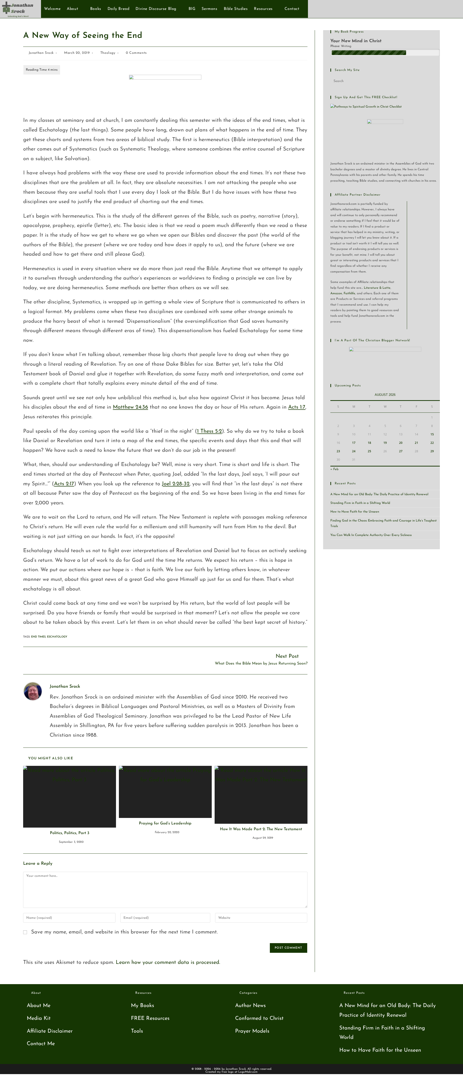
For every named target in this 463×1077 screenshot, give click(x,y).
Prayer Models (252, 1031)
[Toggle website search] (305, 9)
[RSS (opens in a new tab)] (453, 9)
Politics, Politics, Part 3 (69, 833)
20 (400, 443)
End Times (38, 637)
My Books (142, 1005)
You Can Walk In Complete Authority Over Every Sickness (371, 535)
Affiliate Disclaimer (50, 1031)
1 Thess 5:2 (209, 431)
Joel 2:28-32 (176, 484)
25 (369, 451)
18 (369, 443)
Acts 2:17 (64, 484)
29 (432, 451)
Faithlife (349, 293)
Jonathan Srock (41, 53)
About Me (38, 1005)
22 (432, 443)
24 (353, 451)
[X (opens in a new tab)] (429, 9)
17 (353, 443)
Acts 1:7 (296, 407)
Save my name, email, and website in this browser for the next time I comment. (124, 932)
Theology (108, 53)
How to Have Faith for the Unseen (354, 511)
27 (400, 451)
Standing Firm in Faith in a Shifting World (360, 503)
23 (338, 451)
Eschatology (57, 637)
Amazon (336, 293)
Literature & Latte (377, 287)
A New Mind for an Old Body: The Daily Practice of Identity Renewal (379, 494)
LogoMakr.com (248, 1071)
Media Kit (39, 1018)
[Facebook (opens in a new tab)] (437, 9)
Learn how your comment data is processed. (168, 962)
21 (416, 443)
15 (432, 434)
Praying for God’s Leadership (165, 823)
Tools (137, 1031)
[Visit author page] (32, 691)
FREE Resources (150, 1018)
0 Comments (136, 53)
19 (385, 443)
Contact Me (41, 1044)
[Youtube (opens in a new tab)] (445, 9)
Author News (250, 1005)
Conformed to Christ (259, 1018)
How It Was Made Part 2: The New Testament (261, 829)
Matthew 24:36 (130, 407)
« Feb (334, 469)
